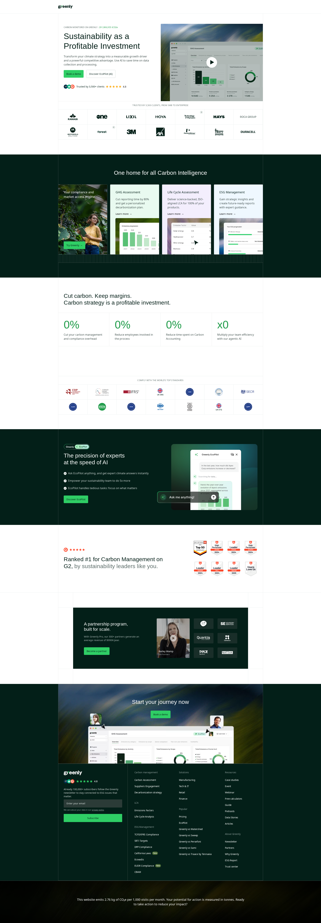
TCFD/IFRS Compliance (146, 834)
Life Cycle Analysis (144, 816)
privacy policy (98, 810)
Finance (183, 798)
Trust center (231, 866)
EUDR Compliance (147, 865)
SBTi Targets (141, 840)
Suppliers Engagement (146, 786)
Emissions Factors (144, 810)
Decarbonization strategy (148, 792)
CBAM (137, 872)
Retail (182, 792)
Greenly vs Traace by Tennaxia (195, 854)
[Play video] (212, 62)
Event (228, 786)
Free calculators (233, 798)
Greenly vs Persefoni (190, 841)
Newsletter (231, 841)
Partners (229, 847)
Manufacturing (187, 780)
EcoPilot (183, 822)
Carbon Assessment (145, 780)
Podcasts (230, 811)
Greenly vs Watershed (191, 829)
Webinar (229, 792)
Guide (228, 805)
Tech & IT (184, 786)
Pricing (183, 816)
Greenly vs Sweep (188, 835)
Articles (229, 823)
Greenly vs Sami (187, 847)
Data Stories (231, 817)
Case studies (232, 780)
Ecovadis (139, 859)
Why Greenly (232, 854)
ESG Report (231, 860)
